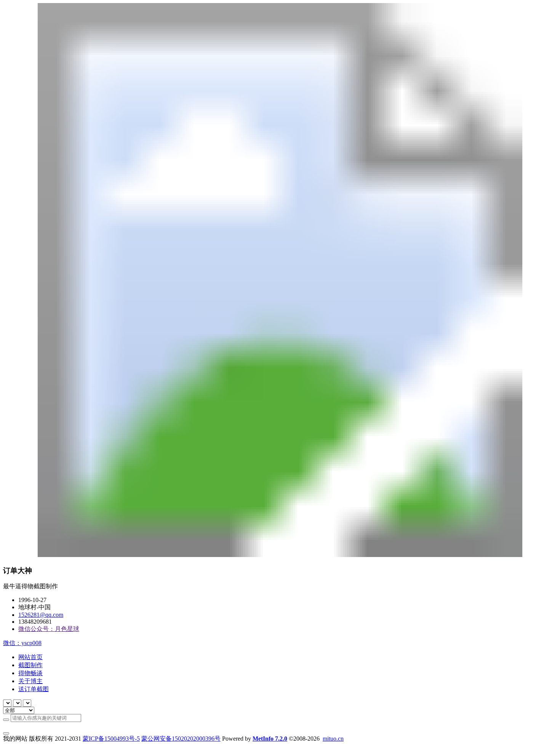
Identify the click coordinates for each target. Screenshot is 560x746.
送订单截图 (33, 689)
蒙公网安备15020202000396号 (181, 738)
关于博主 (30, 681)
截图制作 (30, 665)
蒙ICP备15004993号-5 (111, 738)
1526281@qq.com (40, 615)
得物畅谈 (30, 673)
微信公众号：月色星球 (48, 629)
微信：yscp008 (22, 643)
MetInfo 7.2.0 (270, 738)
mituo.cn (333, 738)
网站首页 (30, 657)
